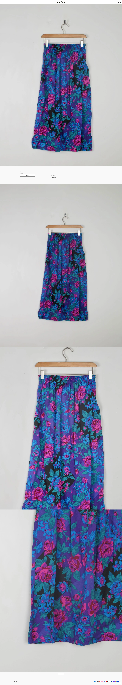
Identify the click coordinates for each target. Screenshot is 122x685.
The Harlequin (62, 681)
